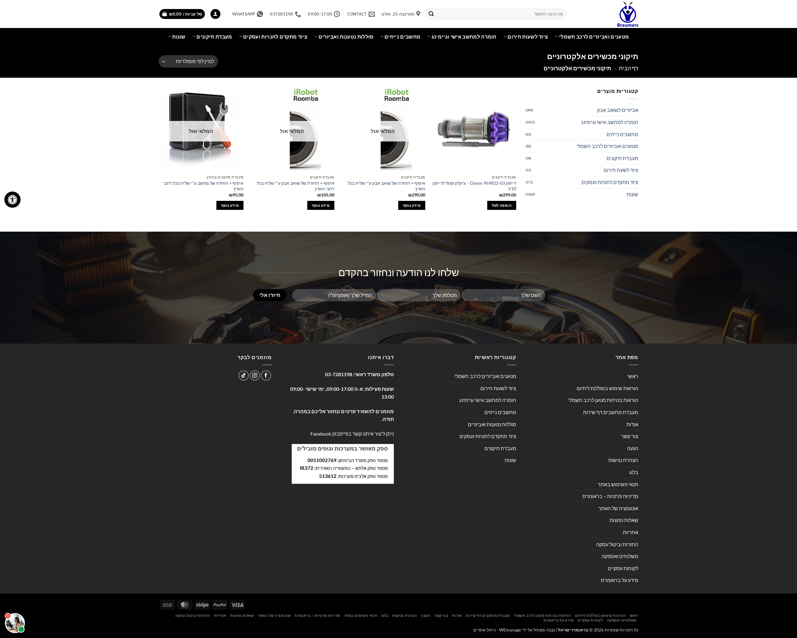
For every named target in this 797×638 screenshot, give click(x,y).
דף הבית (628, 68)
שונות (179, 36)
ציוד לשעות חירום (527, 36)
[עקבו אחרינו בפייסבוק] (266, 375)
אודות (632, 424)
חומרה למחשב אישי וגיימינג (464, 36)
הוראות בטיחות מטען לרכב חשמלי (603, 400)
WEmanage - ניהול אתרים (497, 629)
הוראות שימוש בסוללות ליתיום (607, 388)
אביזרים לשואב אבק (617, 110)
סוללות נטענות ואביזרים (346, 36)
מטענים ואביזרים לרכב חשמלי (594, 36)
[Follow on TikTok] (243, 375)
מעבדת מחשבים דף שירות (610, 412)
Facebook (320, 434)
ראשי (632, 376)
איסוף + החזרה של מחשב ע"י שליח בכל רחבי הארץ (203, 186)
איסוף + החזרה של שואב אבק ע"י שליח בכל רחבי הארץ (295, 186)
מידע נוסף (412, 205)
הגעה (632, 448)
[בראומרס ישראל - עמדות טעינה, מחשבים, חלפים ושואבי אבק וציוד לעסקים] (607, 14)
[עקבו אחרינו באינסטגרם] (255, 375)
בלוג (633, 472)
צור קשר (629, 436)
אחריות (630, 532)
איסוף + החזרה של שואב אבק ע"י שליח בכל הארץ (386, 186)
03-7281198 (338, 374)
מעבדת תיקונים (214, 36)
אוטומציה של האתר (618, 508)
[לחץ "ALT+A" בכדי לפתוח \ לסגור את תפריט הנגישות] (12, 200)
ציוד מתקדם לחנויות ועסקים (275, 36)
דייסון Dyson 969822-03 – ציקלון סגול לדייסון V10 (474, 186)
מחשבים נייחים (402, 36)
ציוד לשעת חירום (621, 170)
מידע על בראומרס (619, 580)
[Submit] (431, 14)
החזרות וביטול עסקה (617, 544)
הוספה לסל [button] (502, 205)
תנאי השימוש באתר (618, 484)
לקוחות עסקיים (623, 568)
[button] (215, 14)
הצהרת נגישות (623, 460)
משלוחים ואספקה (619, 556)
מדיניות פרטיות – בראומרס (610, 496)
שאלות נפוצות (624, 520)
